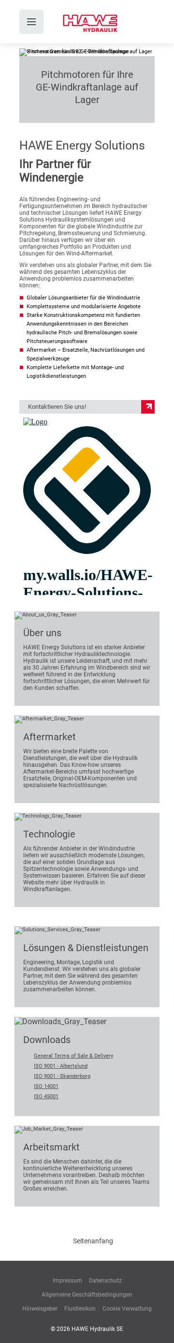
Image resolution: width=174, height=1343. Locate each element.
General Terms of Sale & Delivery (73, 1056)
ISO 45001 (46, 1096)
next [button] (142, 110)
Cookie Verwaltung (127, 1308)
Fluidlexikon (80, 1308)
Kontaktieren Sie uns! (57, 406)
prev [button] (32, 110)
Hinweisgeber (40, 1308)
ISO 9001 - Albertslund (60, 1066)
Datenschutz (105, 1280)
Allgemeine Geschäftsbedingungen (87, 1294)
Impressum (67, 1280)
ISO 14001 (46, 1086)
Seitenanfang (93, 1241)
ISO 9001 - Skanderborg (62, 1076)
